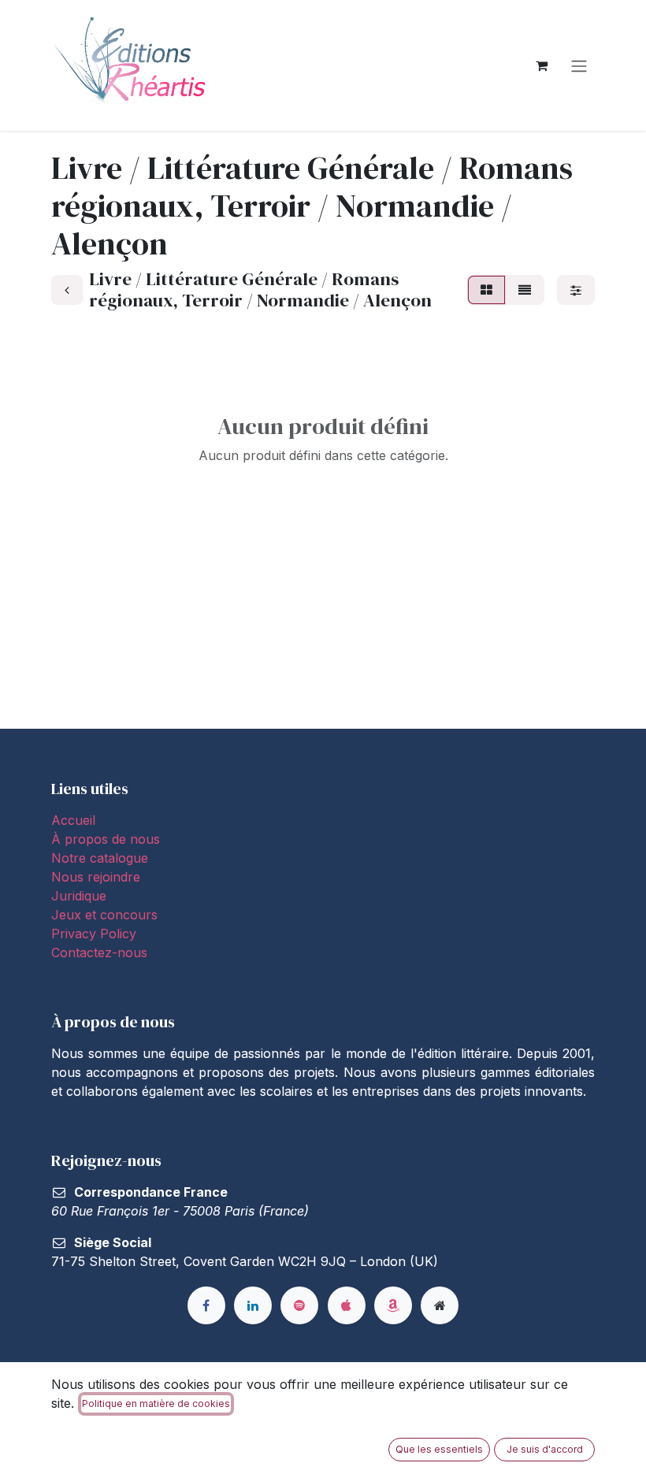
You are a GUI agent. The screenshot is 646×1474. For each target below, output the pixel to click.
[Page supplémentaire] (440, 1305)
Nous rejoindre (95, 877)
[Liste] (524, 290)
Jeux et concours (106, 915)
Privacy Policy (93, 933)
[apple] (347, 1305)
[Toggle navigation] (579, 65)
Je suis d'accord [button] (545, 1449)
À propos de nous (105, 839)
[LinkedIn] (253, 1305)
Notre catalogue (99, 858)
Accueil (73, 820)
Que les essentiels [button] (439, 1449)
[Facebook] (206, 1305)
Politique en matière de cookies (156, 1403)
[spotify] (299, 1305)
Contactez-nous (99, 952)
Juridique (78, 896)
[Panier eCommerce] (541, 65)
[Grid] (486, 290)
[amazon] (393, 1305)
